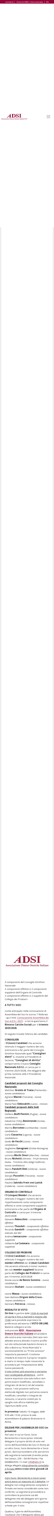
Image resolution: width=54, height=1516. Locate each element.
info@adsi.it (34, 1461)
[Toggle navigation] (48, 117)
